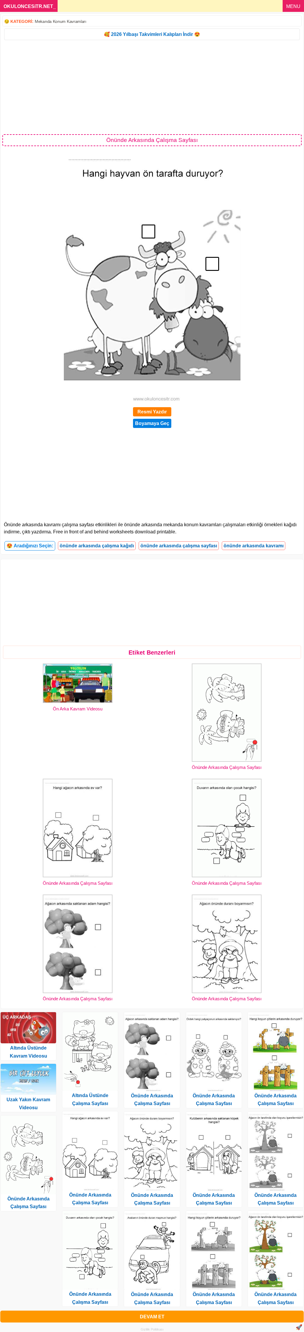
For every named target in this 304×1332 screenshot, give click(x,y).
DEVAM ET (152, 1316)
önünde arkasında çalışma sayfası (178, 545)
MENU (293, 6)
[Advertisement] (152, 86)
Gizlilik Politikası (152, 1329)
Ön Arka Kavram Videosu (77, 708)
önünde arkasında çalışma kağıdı (97, 545)
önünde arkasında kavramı (254, 545)
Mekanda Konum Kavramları (60, 21)
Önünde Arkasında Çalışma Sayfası (227, 767)
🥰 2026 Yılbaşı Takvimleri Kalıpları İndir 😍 (152, 34)
